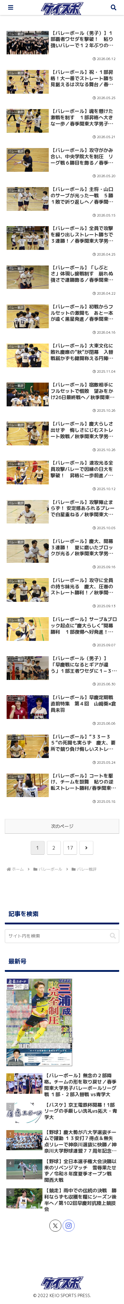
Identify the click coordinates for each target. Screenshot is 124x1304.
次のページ (62, 826)
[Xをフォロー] (55, 1226)
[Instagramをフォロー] (69, 1226)
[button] (111, 947)
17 (70, 848)
